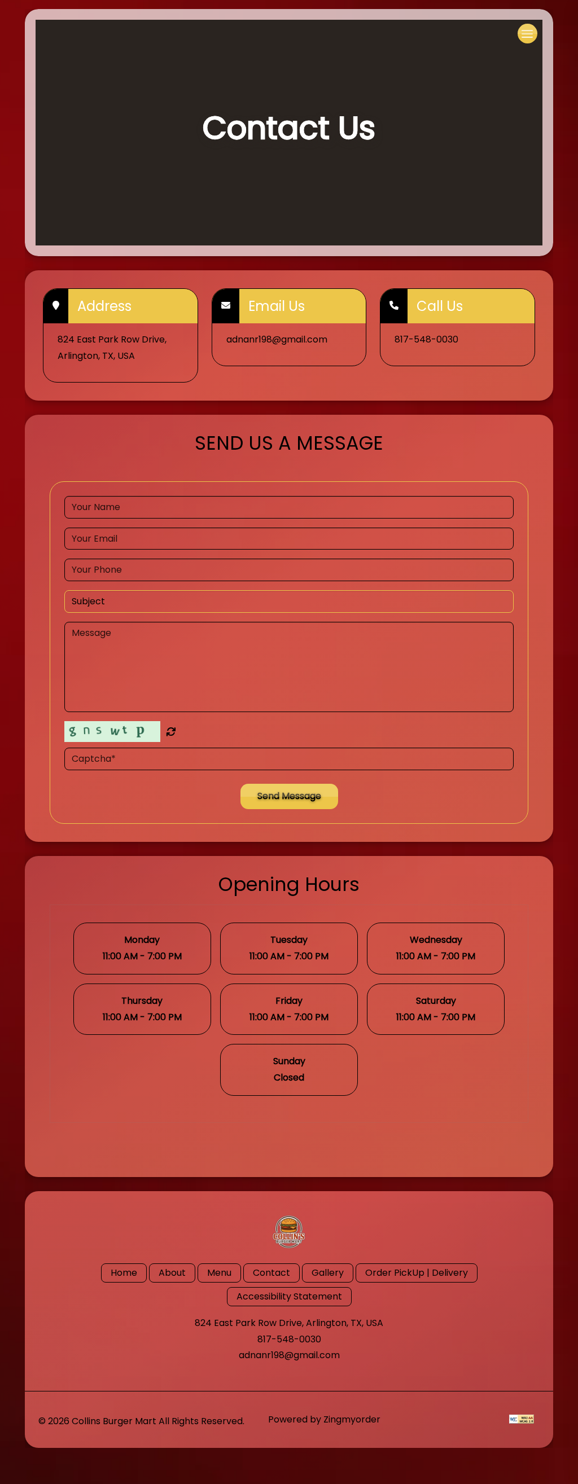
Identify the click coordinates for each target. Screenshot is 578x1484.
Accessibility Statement (289, 1296)
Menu (219, 1272)
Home (124, 1272)
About (172, 1272)
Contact (271, 1272)
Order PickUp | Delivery (416, 1272)
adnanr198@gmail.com (289, 1355)
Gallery (328, 1272)
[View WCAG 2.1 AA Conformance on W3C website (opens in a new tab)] (521, 1419)
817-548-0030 (289, 1339)
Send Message (289, 795)
